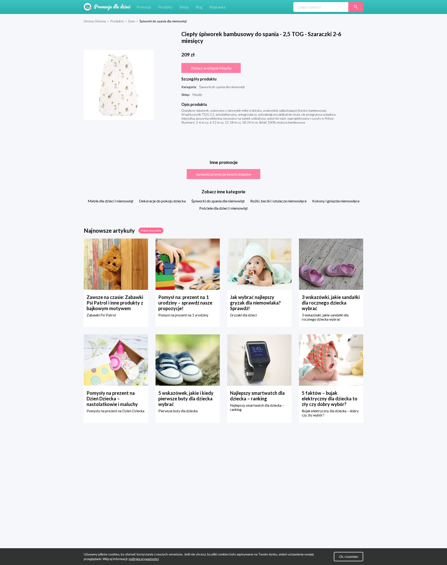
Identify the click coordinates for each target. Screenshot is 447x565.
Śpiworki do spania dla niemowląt (218, 201)
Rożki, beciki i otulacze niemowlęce (278, 201)
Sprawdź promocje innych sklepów (223, 174)
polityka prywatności (144, 559)
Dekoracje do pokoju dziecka (162, 201)
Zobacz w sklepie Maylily (211, 68)
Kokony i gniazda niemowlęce (335, 201)
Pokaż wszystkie (151, 230)
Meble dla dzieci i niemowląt (110, 201)
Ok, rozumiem (348, 556)
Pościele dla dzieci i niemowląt (223, 208)
